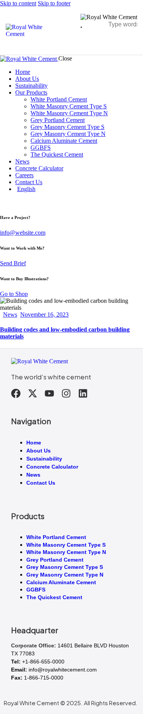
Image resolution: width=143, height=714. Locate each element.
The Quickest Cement (54, 597)
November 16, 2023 (44, 314)
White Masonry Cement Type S (66, 545)
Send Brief (13, 263)
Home (33, 443)
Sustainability (44, 459)
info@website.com (22, 232)
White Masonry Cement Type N (66, 552)
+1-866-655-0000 (43, 661)
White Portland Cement (56, 537)
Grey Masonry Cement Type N (64, 575)
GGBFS (35, 590)
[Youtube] (49, 393)
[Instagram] (66, 393)
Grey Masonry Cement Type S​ (64, 567)
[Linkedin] (83, 393)
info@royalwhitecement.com (63, 670)
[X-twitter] (32, 393)
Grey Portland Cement (55, 560)
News (10, 314)
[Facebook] (16, 393)
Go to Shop (14, 294)
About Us (38, 451)
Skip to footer (54, 3)
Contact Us (40, 483)
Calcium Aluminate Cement (61, 582)
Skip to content (18, 3)
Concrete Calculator (52, 467)
